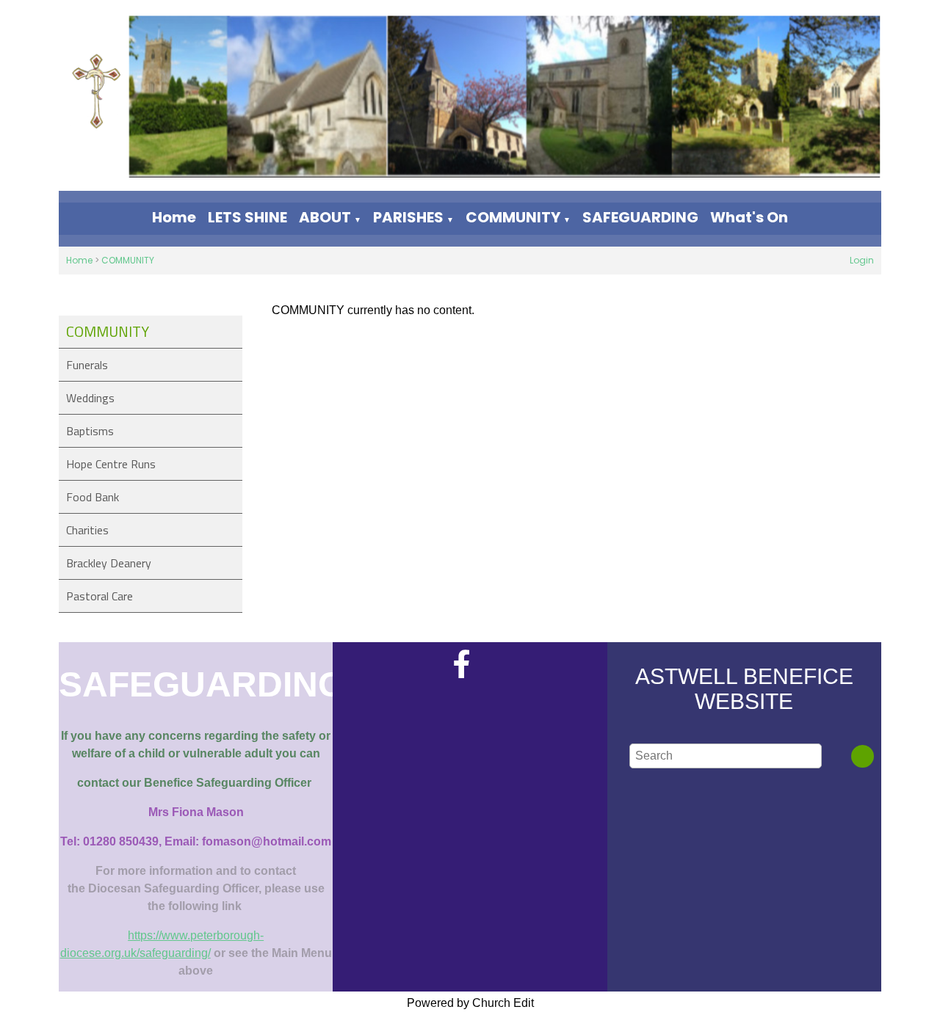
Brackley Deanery (108, 563)
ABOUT (325, 217)
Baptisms (90, 431)
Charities (87, 530)
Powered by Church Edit (470, 1003)
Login (862, 260)
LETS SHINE (247, 217)
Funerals (87, 365)
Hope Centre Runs (111, 464)
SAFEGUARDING (640, 217)
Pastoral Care (99, 596)
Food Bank (92, 497)
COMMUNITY (513, 217)
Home (174, 217)
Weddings (90, 398)
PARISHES (408, 217)
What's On (749, 217)
